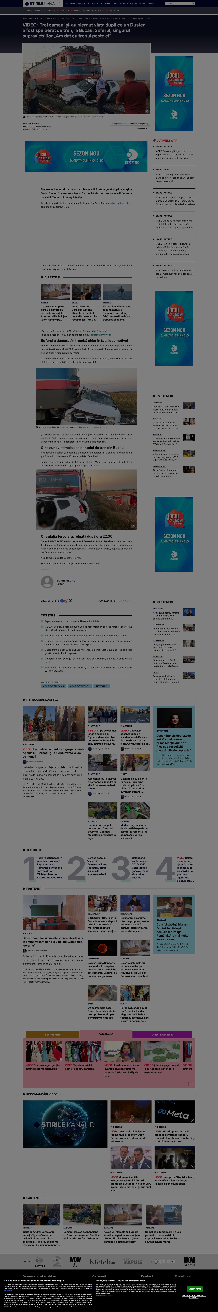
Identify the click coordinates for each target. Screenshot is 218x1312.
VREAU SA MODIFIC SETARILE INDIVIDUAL (194, 1297)
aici (18, 1302)
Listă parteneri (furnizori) (104, 1295)
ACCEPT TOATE (195, 1289)
